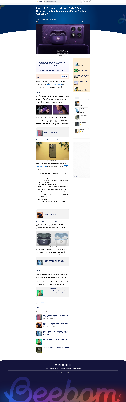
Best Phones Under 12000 (79, 150)
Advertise (63, 368)
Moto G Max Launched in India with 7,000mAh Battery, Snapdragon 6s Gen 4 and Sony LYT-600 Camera (55, 262)
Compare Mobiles (54, 4)
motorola (42, 302)
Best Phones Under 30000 (79, 147)
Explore (36, 4)
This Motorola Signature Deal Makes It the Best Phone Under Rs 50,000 (56, 348)
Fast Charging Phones (79, 171)
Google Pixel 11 (83, 122)
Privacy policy (69, 368)
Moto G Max (82, 108)
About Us (47, 368)
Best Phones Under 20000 (79, 153)
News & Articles (71, 4)
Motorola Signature (49, 95)
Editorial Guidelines (77, 368)
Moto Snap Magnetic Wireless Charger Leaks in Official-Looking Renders (55, 213)
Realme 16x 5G (83, 129)
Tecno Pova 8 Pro (83, 101)
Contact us (57, 368)
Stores (88, 4)
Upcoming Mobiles (45, 4)
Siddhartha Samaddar (43, 21)
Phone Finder (62, 4)
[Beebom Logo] (38, 1)
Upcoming (86, 98)
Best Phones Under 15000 (79, 156)
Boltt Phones (77, 159)
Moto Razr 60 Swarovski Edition (54, 84)
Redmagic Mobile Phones (79, 165)
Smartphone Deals (81, 4)
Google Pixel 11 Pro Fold (83, 116)
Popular (81, 98)
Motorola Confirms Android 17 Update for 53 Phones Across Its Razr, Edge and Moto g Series (55, 291)
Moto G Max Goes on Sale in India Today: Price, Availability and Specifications (55, 131)
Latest (77, 98)
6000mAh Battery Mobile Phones (81, 168)
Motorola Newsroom (45, 307)
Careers (52, 368)
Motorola (48, 120)
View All (80, 136)
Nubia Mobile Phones (78, 162)
